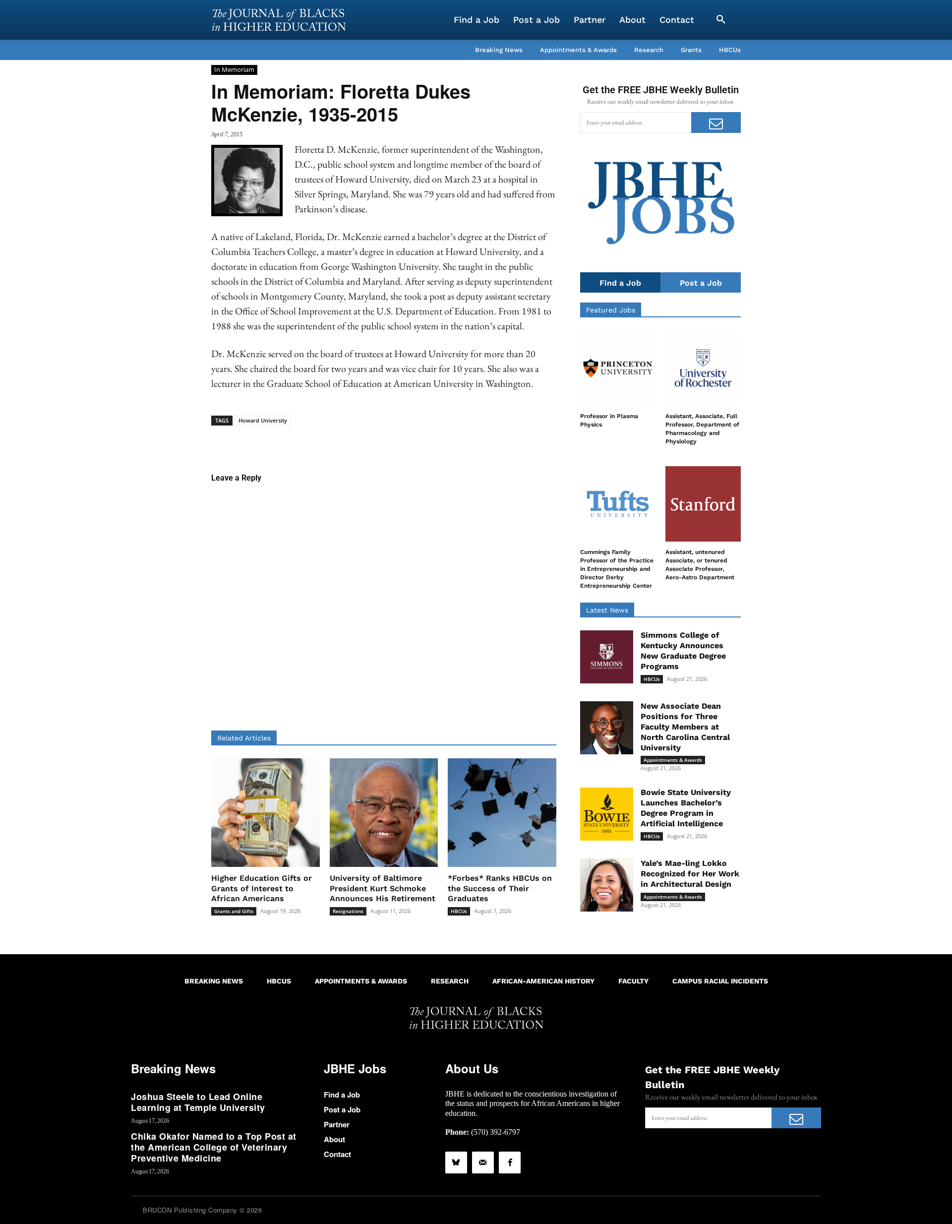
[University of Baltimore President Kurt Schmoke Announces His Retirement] (384, 812)
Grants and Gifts (233, 911)
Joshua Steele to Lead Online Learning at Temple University (198, 1102)
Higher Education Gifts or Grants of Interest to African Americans (261, 888)
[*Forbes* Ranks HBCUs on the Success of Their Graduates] (502, 812)
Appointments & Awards (673, 759)
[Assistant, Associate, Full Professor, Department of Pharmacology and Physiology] (703, 368)
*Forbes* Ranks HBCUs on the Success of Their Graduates (500, 888)
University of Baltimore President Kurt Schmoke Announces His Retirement (382, 888)
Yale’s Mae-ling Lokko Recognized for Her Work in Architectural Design (690, 873)
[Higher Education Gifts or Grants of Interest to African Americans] (265, 812)
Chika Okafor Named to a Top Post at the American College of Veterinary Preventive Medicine (214, 1147)
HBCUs (459, 911)
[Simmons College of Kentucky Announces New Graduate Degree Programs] (606, 656)
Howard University (262, 420)
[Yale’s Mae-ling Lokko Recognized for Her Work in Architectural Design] (606, 885)
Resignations (348, 911)
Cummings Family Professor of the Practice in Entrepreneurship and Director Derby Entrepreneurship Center (617, 569)
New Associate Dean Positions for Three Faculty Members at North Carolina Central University (685, 726)
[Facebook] (510, 1162)
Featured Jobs (610, 310)
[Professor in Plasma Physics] (617, 368)
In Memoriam (234, 69)
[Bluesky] (456, 1162)
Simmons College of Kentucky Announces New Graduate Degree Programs (683, 650)
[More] (460, 441)
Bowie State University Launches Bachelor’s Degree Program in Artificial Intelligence (686, 808)
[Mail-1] (483, 1162)
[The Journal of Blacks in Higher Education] (278, 20)
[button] (721, 20)
